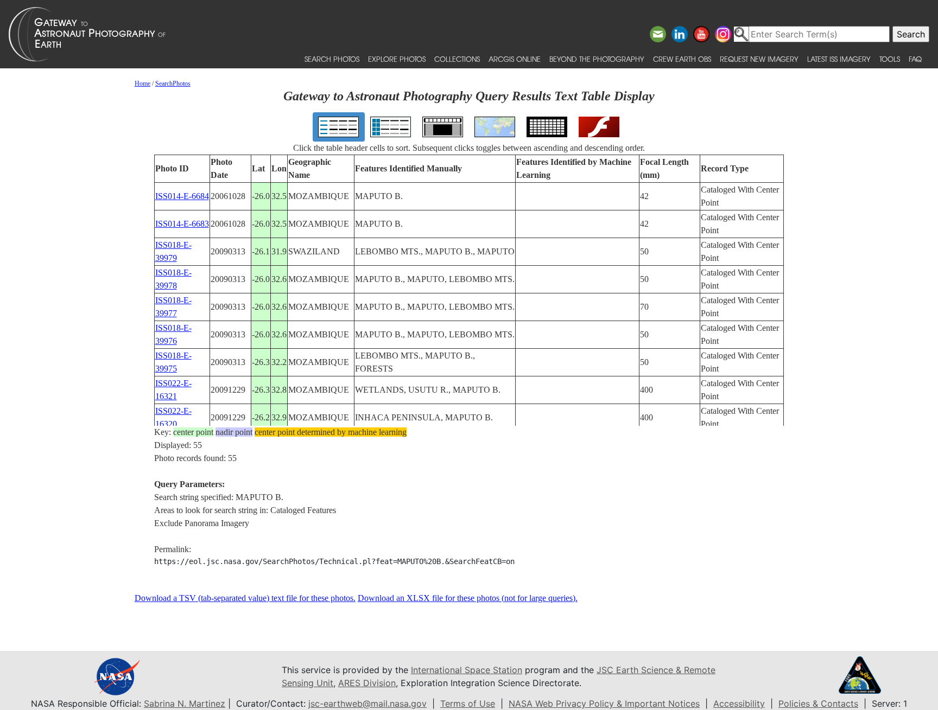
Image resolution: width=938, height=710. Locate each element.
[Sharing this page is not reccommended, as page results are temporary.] (466, 34)
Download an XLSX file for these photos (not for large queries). (468, 598)
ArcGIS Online (515, 59)
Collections (457, 59)
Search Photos (332, 59)
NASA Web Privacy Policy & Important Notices (604, 703)
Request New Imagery (759, 59)
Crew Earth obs (682, 59)
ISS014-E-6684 (182, 196)
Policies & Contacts (818, 703)
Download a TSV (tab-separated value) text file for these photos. (245, 598)
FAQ (915, 59)
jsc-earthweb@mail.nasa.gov (367, 703)
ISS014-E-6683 (182, 223)
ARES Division (367, 682)
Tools (889, 59)
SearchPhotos (173, 83)
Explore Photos (397, 59)
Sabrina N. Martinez (184, 703)
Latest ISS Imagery (839, 59)
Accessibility (739, 703)
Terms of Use (467, 703)
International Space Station (466, 669)
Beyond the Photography (596, 59)
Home (142, 83)
